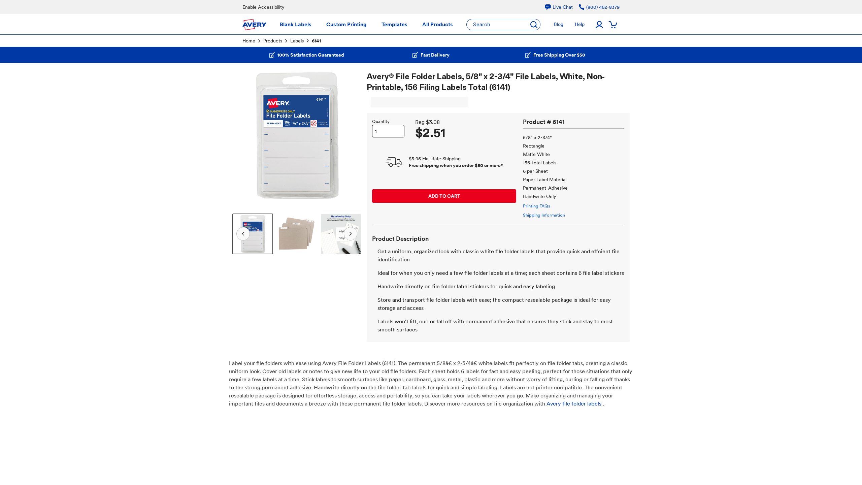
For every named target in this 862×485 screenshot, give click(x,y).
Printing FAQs (536, 205)
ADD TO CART (444, 196)
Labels (297, 40)
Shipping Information (544, 215)
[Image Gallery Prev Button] (241, 135)
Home (248, 40)
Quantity (381, 121)
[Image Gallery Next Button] (352, 135)
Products (272, 40)
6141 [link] (316, 40)
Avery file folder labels (573, 403)
